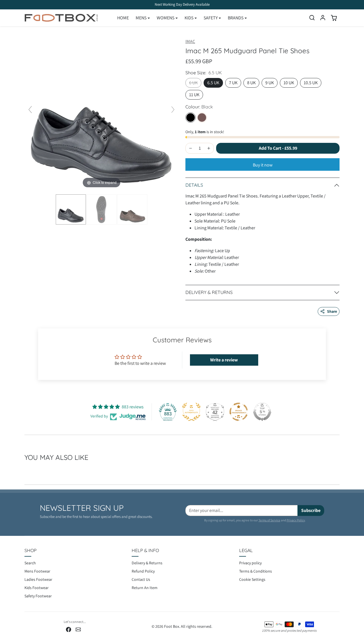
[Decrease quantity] (190, 148)
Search (30, 562)
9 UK (269, 83)
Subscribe (310, 510)
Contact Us (141, 579)
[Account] (322, 17)
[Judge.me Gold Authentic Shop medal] (191, 412)
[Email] (78, 629)
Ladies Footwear (38, 579)
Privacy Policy (296, 520)
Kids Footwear (36, 587)
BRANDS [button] (235, 18)
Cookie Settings (252, 579)
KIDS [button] (189, 18)
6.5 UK (213, 83)
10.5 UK (311, 83)
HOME (123, 18)
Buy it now (262, 165)
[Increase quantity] (209, 148)
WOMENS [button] (165, 18)
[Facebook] (68, 629)
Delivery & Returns (147, 562)
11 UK (194, 95)
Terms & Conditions (255, 571)
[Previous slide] (30, 109)
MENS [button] (141, 18)
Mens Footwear (37, 571)
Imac (190, 41)
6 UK (193, 83)
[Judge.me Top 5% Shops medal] (262, 412)
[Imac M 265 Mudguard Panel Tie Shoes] (71, 209)
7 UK (233, 83)
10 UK (289, 83)
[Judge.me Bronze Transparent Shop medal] (238, 412)
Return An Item (145, 587)
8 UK (251, 83)
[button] (312, 17)
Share (332, 311)
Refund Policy (143, 571)
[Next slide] (173, 109)
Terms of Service (269, 520)
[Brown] (202, 117)
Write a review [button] (224, 360)
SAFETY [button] (211, 18)
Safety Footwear (38, 595)
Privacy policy (250, 562)
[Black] (190, 117)
